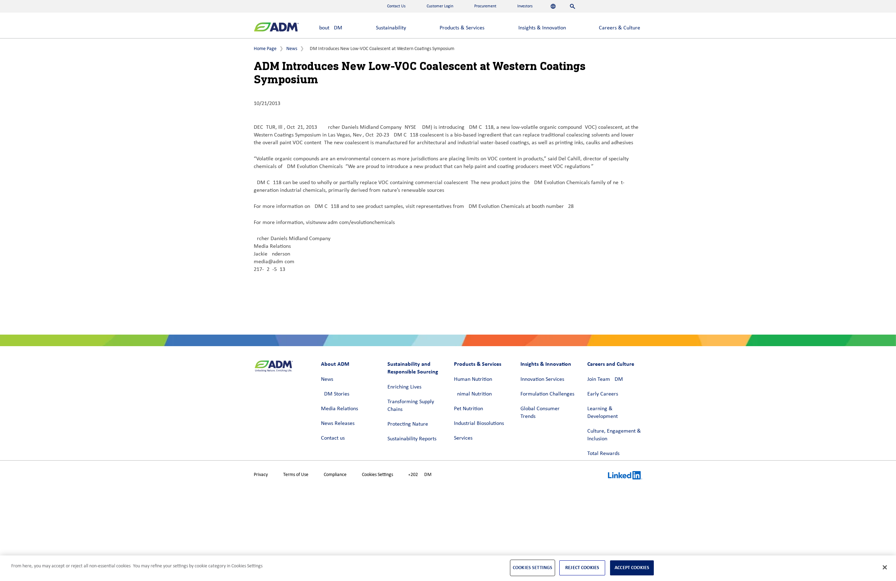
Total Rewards (603, 453)
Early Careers (602, 394)
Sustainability (391, 28)
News (291, 48)
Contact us (333, 438)
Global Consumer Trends (540, 412)
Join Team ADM (605, 379)
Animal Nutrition (473, 394)
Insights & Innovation (542, 28)
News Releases (338, 423)
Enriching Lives (404, 387)
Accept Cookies (632, 567)
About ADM (329, 28)
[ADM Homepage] (276, 28)
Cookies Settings (377, 474)
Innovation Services (542, 379)
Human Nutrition (473, 379)
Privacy (261, 474)
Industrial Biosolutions (479, 423)
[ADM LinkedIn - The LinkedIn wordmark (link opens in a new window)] (625, 476)
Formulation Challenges (547, 394)
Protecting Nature (407, 424)
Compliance (335, 474)
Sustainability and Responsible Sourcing (412, 367)
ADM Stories (335, 394)
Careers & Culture (619, 28)
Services (463, 438)
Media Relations (339, 409)
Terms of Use (295, 474)
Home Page (265, 48)
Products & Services (462, 28)
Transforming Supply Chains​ (410, 405)
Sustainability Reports (411, 439)
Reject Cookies (582, 567)
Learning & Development (602, 412)
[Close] (884, 567)
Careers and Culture (610, 363)
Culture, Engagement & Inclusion (614, 435)
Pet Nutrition (468, 409)
